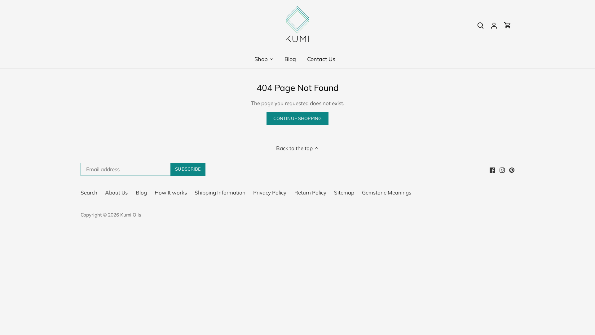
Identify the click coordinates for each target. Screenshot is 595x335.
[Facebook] (492, 169)
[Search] (480, 25)
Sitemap (344, 192)
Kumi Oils (130, 215)
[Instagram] (502, 169)
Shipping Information (220, 192)
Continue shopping (297, 118)
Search (89, 192)
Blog (141, 192)
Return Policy (310, 192)
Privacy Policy (269, 192)
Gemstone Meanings (386, 192)
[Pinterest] (511, 169)
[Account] (494, 25)
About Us (116, 192)
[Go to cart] (507, 25)
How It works (171, 192)
